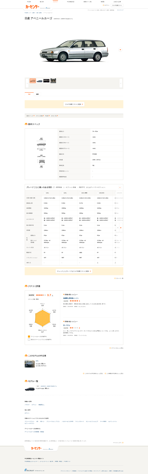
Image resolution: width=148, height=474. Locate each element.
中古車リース (67, 461)
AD (37, 421)
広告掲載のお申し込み (118, 470)
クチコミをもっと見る (117, 348)
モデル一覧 (54, 115)
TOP (29, 94)
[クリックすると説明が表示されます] (30, 262)
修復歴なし (42, 404)
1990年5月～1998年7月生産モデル (49, 386)
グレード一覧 (119, 278)
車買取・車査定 (58, 461)
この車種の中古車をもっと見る (114, 373)
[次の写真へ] (98, 49)
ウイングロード (79, 421)
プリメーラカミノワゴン (53, 421)
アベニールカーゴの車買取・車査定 (34, 431)
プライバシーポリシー (66, 470)
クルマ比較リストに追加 (73, 104)
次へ (121, 228)
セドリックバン (112, 421)
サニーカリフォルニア (92, 421)
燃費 (37, 94)
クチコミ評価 (39, 115)
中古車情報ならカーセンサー (31, 461)
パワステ (27, 404)
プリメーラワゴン (29, 421)
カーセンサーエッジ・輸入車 (46, 461)
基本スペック (30, 115)
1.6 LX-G (101, 193)
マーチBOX (103, 421)
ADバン (42, 421)
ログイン (107, 5)
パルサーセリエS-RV (67, 421)
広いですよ (66, 325)
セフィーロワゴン (29, 423)
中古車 (46, 115)
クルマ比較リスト (117, 5)
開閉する (119, 187)
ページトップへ (117, 442)
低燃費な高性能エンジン (71, 298)
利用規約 (74, 470)
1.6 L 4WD (84, 193)
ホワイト (27, 413)
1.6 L (47, 193)
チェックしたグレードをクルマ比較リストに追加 (73, 271)
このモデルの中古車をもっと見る (94, 373)
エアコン (34, 404)
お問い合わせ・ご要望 (106, 470)
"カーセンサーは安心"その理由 (85, 470)
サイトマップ (120, 10)
